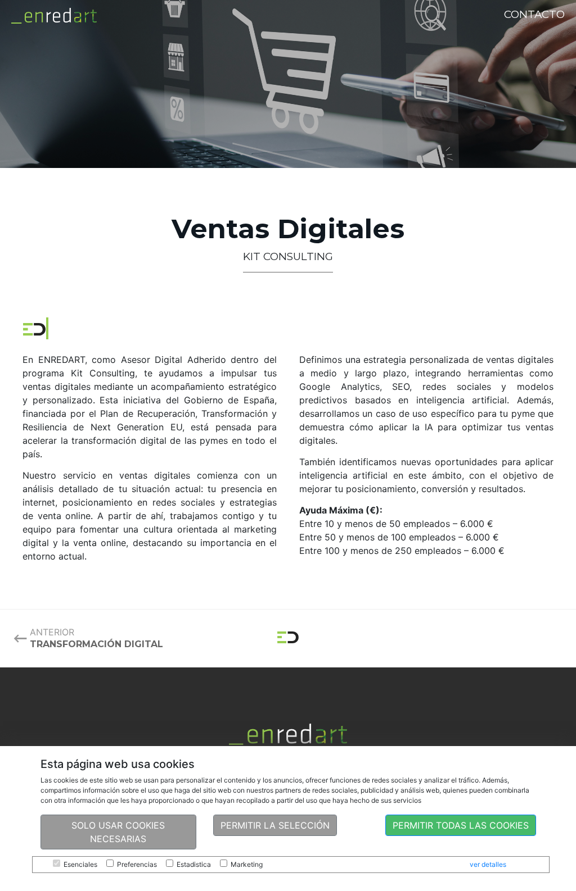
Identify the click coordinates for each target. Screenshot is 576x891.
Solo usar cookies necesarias (118, 832)
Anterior (96, 637)
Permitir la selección (275, 825)
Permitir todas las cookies (461, 825)
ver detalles (488, 864)
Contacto (534, 14)
